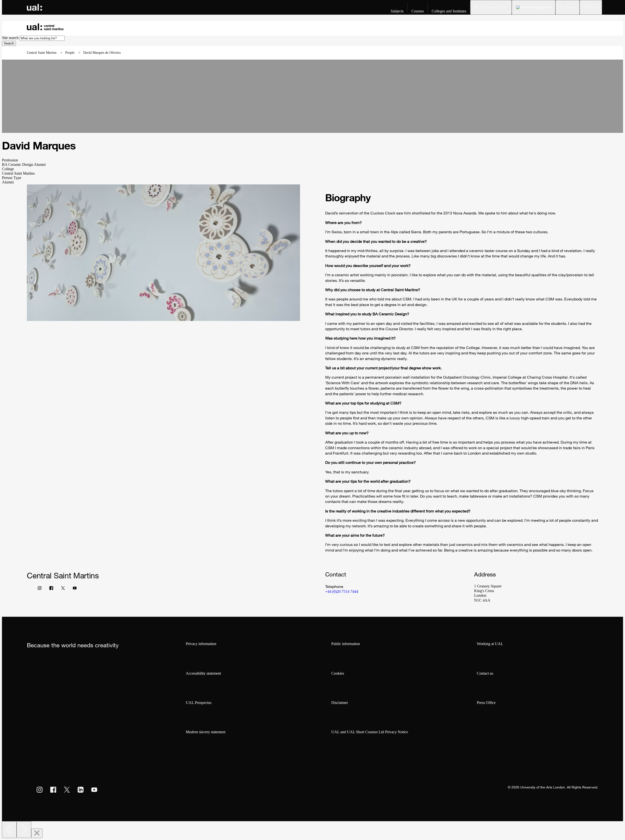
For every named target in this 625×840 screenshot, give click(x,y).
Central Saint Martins (41, 52)
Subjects (397, 11)
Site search (10, 38)
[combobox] (42, 38)
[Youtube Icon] (75, 589)
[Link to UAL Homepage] (34, 7)
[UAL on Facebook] (53, 790)
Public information (345, 644)
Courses (417, 11)
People (69, 52)
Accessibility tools (494, 7)
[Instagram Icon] (39, 589)
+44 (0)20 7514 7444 (341, 591)
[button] (567, 7)
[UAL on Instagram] (39, 790)
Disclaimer (339, 703)
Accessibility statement (203, 673)
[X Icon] (63, 589)
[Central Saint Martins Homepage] (45, 26)
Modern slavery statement (205, 732)
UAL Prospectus (198, 703)
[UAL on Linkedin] (80, 790)
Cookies (337, 673)
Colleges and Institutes (449, 11)
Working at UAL (490, 644)
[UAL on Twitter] (67, 790)
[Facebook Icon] (51, 589)
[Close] (36, 833)
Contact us (485, 673)
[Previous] (9, 829)
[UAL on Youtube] (94, 790)
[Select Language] (533, 7)
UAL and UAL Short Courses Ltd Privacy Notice (369, 732)
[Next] (24, 829)
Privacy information (201, 644)
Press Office (486, 703)
